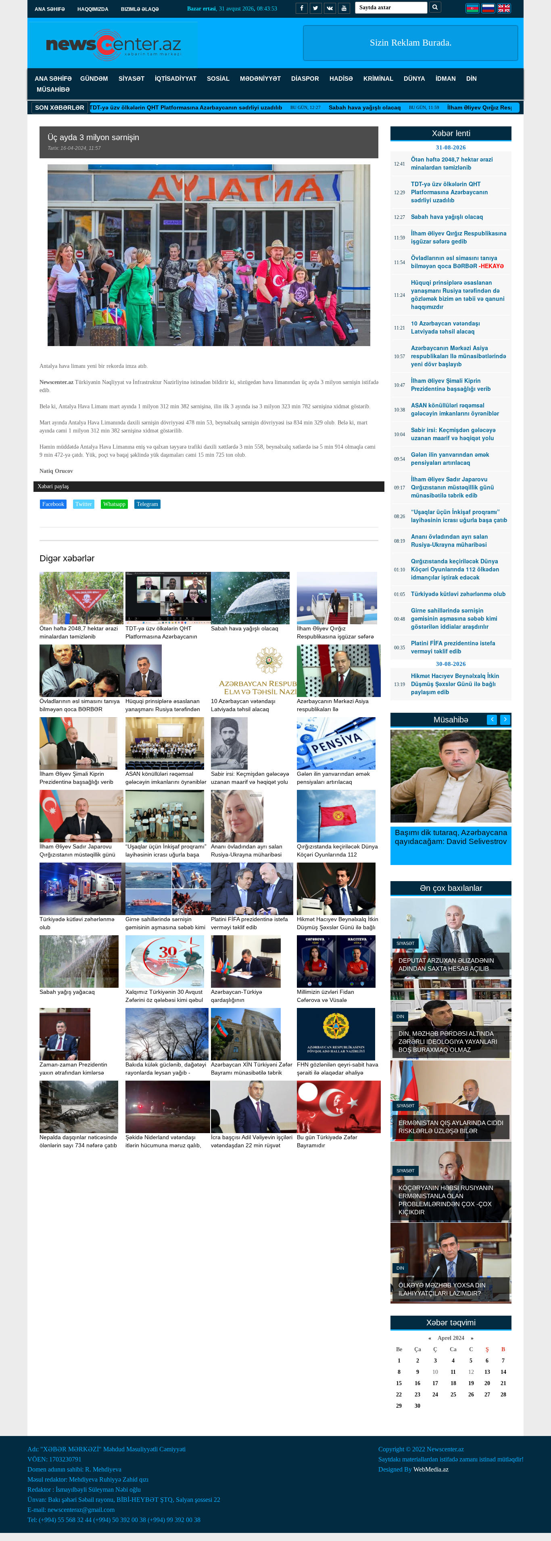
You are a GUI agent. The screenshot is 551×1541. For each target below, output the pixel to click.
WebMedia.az (431, 1469)
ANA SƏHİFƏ (53, 78)
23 (417, 1395)
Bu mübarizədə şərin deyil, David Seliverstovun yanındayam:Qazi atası (463, 841)
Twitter (83, 504)
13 (487, 1372)
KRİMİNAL (378, 78)
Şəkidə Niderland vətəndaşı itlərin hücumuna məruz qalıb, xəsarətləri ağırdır (163, 1145)
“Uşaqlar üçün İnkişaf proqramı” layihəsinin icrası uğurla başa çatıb (166, 854)
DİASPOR (305, 78)
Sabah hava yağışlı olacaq (314, 107)
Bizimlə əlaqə (140, 9)
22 (399, 1395)
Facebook (53, 504)
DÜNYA (414, 78)
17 (435, 1383)
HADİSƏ (341, 78)
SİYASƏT (131, 78)
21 (503, 1383)
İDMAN (446, 78)
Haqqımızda (93, 9)
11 (453, 1372)
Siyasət (406, 943)
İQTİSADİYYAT (175, 78)
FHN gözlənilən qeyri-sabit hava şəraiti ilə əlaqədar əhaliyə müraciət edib (337, 1072)
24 (435, 1395)
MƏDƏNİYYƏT (260, 78)
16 (417, 1383)
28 (503, 1395)
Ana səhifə (50, 9)
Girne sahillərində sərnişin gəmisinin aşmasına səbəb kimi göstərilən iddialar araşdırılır (165, 927)
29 (399, 1406)
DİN (471, 78)
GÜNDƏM (94, 78)
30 (417, 1406)
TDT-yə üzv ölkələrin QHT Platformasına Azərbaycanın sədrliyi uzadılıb (135, 107)
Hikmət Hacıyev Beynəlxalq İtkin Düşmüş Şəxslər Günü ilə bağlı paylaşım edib (337, 927)
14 (503, 1372)
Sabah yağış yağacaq (67, 992)
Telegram (147, 504)
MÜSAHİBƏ (53, 89)
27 (487, 1395)
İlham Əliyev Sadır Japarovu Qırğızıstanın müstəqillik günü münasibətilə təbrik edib (77, 854)
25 (453, 1395)
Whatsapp (114, 504)
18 (453, 1383)
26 (471, 1395)
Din (400, 1016)
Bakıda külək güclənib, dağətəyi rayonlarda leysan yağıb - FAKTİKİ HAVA (165, 1072)
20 (487, 1383)
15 (399, 1383)
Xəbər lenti (451, 133)
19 (471, 1383)
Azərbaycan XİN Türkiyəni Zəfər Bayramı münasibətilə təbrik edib (251, 1072)
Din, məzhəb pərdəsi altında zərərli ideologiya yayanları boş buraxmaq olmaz (448, 1041)
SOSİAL (218, 78)
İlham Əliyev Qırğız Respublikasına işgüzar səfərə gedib (473, 107)
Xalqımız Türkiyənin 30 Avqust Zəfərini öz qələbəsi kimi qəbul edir (164, 1000)
